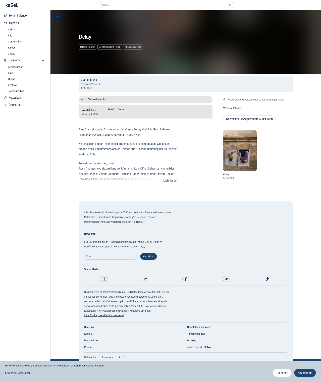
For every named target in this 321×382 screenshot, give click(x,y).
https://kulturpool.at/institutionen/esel (104, 315)
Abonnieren (148, 256)
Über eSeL (15, 104)
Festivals (12, 85)
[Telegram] (226, 279)
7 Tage (11, 53)
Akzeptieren (305, 372)
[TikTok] (267, 279)
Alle (10, 35)
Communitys (15, 41)
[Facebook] (185, 279)
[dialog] (160, 371)
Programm (15, 60)
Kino (10, 73)
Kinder (11, 47)
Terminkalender (18, 15)
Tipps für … (15, 23)
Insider (11, 29)
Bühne (11, 79)
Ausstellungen (15, 67)
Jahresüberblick (16, 91)
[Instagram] (104, 279)
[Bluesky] (145, 279)
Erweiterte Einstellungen (18, 373)
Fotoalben (15, 97)
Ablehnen (282, 372)
